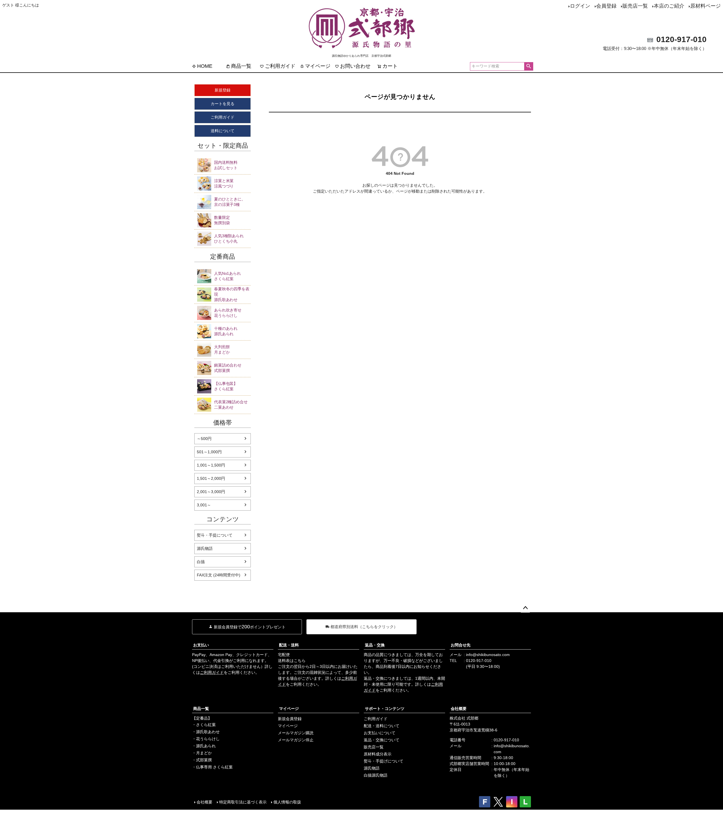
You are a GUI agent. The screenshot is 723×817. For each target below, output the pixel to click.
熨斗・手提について (214, 535)
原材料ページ (705, 6)
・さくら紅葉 (204, 724)
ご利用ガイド (280, 66)
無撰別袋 (222, 220)
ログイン (580, 6)
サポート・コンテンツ (384, 708)
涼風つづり (224, 183)
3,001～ (204, 505)
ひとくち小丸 (229, 238)
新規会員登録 (290, 718)
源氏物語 (205, 548)
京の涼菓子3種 (229, 202)
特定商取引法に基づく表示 (243, 802)
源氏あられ (226, 331)
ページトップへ (525, 608)
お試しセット (226, 165)
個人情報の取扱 (287, 802)
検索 (528, 66)
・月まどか (202, 753)
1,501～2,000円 (211, 478)
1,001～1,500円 (211, 465)
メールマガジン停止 (295, 740)
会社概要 (459, 708)
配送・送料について (381, 726)
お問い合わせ (355, 66)
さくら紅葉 (227, 276)
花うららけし (227, 313)
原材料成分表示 (377, 754)
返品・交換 (375, 645)
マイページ (317, 66)
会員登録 (606, 6)
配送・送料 (289, 645)
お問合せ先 (461, 645)
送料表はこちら (292, 660)
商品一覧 (241, 66)
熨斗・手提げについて (383, 761)
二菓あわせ (231, 404)
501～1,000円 (209, 452)
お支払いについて (379, 733)
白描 (201, 561)
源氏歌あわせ (231, 294)
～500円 (204, 438)
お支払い (201, 645)
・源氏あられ (204, 746)
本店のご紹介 (669, 6)
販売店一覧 (635, 6)
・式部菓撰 (202, 760)
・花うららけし (206, 739)
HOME (204, 66)
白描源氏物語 (375, 775)
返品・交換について (381, 740)
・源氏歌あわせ (206, 731)
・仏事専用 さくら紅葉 (212, 767)
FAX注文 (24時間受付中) (218, 575)
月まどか (222, 349)
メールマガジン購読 (295, 733)
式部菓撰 (227, 368)
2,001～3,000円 (211, 491)
